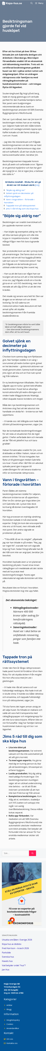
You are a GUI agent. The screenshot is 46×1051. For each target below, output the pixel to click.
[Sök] (32, 853)
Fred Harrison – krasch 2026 (15, 948)
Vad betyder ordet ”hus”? (14, 965)
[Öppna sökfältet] (31, 3)
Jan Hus (5, 969)
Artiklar (9, 1005)
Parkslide (6, 952)
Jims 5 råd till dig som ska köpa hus (22, 208)
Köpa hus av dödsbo (11, 944)
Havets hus (7, 961)
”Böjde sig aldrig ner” (15, 190)
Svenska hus (8, 956)
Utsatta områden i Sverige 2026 (17, 939)
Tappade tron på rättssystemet (20, 205)
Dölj (37, 185)
